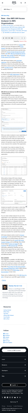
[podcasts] (17, 398)
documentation (5, 271)
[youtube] (15, 398)
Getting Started (7, 310)
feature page (16, 270)
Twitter (7, 333)
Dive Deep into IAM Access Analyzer (16, 266)
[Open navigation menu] (2, 3)
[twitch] (12, 398)
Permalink (18, 30)
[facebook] (5, 398)
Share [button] (25, 30)
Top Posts (6, 313)
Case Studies (7, 317)
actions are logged (13, 243)
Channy (4, 280)
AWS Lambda (10, 55)
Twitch (6, 339)
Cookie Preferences (18, 406)
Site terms (9, 406)
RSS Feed (7, 340)
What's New (6, 311)
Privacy (3, 406)
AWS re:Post (6, 318)
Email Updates (8, 342)
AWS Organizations (15, 74)
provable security (9, 67)
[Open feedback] (26, 206)
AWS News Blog (5, 15)
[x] (2, 398)
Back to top (13, 402)
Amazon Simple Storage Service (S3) (16, 51)
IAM (6, 53)
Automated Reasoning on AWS (10, 268)
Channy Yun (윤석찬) (8, 25)
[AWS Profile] (25, 2)
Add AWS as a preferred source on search (14, 32)
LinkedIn (7, 337)
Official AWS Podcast (9, 315)
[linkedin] (7, 398)
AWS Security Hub (13, 245)
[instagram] (10, 398)
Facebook (7, 335)
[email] (20, 398)
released (21, 44)
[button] (8, 9)
